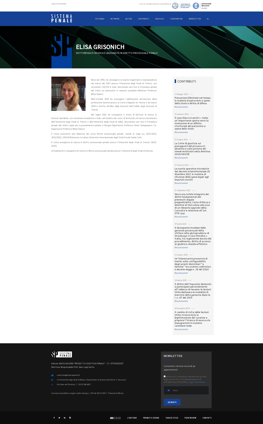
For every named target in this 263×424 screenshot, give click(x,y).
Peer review (190, 418)
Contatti (207, 418)
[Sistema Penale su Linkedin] (64, 417)
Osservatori (176, 19)
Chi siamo (99, 19)
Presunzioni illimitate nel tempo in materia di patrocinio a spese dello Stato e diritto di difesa (193, 100)
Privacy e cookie (151, 418)
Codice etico (172, 418)
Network (114, 19)
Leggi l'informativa (196, 382)
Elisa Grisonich (181, 107)
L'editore (132, 418)
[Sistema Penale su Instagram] (70, 417)
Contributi (143, 19)
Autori (128, 19)
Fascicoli (159, 19)
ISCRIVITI (172, 402)
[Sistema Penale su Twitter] (59, 417)
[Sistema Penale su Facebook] (54, 417)
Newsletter (195, 19)
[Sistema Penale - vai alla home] (61, 18)
